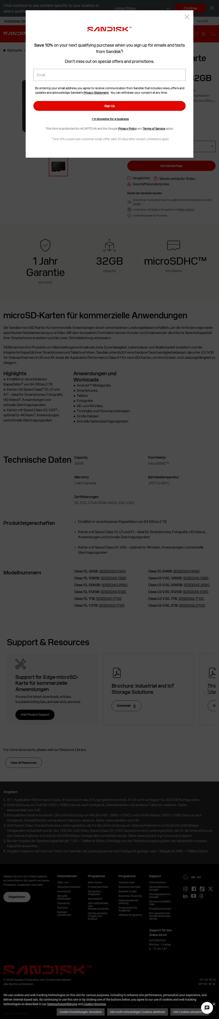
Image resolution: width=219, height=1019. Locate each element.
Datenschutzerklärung (62, 1004)
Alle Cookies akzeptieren (189, 1012)
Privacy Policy (127, 129)
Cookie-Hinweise (94, 1004)
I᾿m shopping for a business (110, 119)
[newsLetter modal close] (186, 17)
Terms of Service (154, 129)
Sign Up (109, 106)
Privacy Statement (96, 93)
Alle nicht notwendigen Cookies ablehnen (137, 1012)
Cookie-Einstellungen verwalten (80, 1012)
